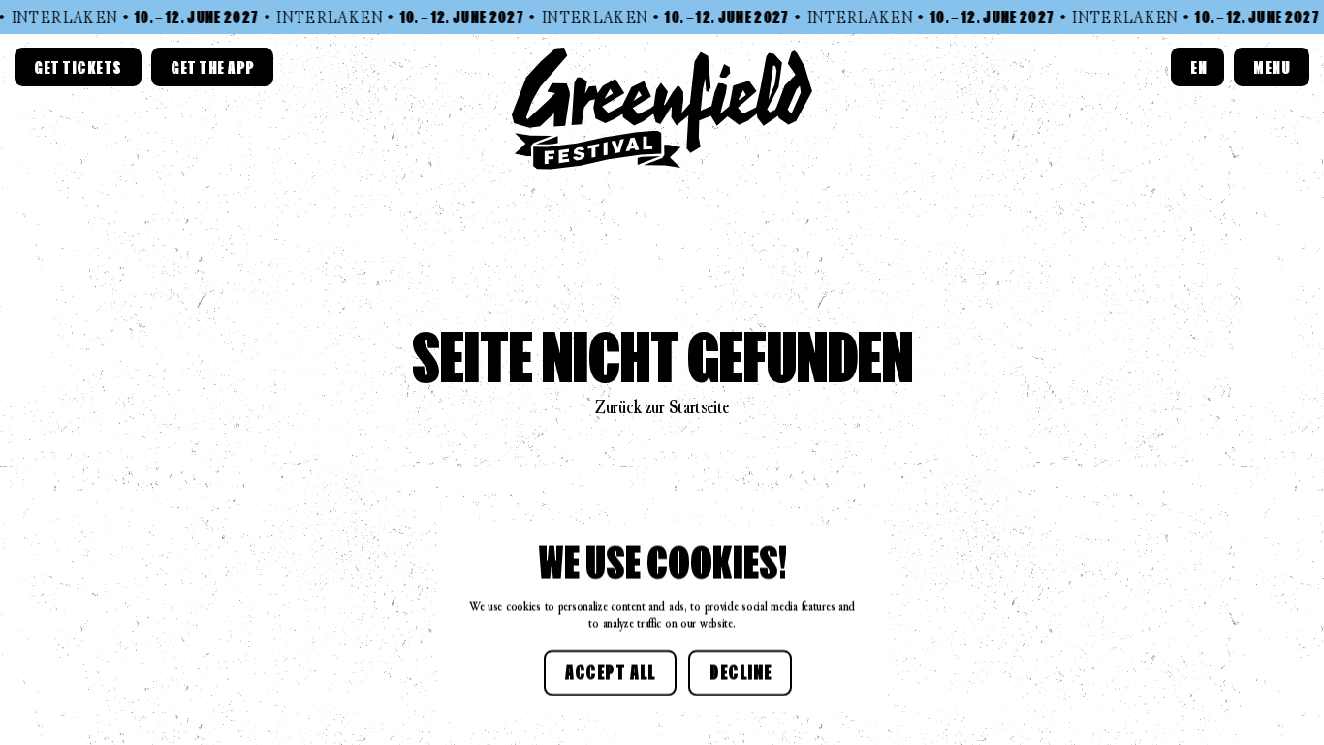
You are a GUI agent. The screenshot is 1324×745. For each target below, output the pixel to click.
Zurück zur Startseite (662, 407)
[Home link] (662, 109)
